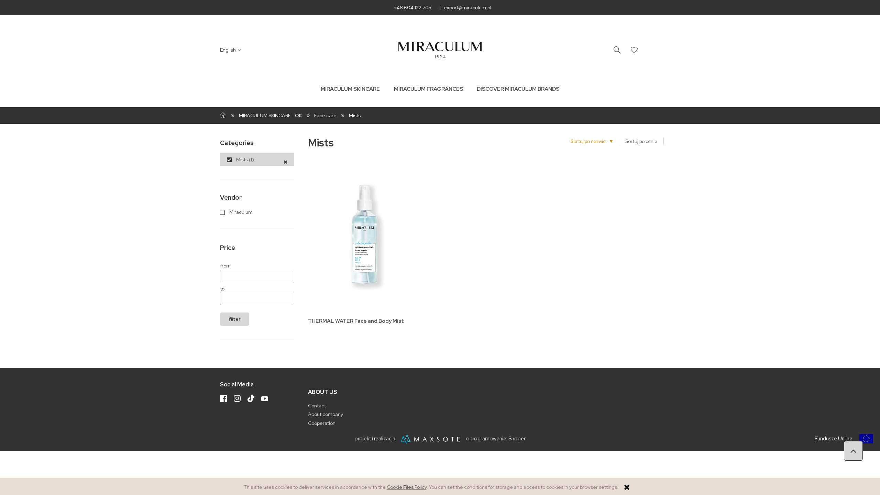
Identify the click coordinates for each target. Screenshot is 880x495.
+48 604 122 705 (412, 7)
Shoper (517, 439)
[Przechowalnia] (634, 49)
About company (325, 414)
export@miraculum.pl (467, 7)
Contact (317, 406)
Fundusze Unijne (833, 438)
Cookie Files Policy (407, 487)
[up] (853, 451)
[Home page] (440, 50)
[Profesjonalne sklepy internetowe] (431, 439)
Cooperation (322, 423)
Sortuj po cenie (641, 141)
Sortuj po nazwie (590, 141)
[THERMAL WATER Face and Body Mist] (364, 237)
